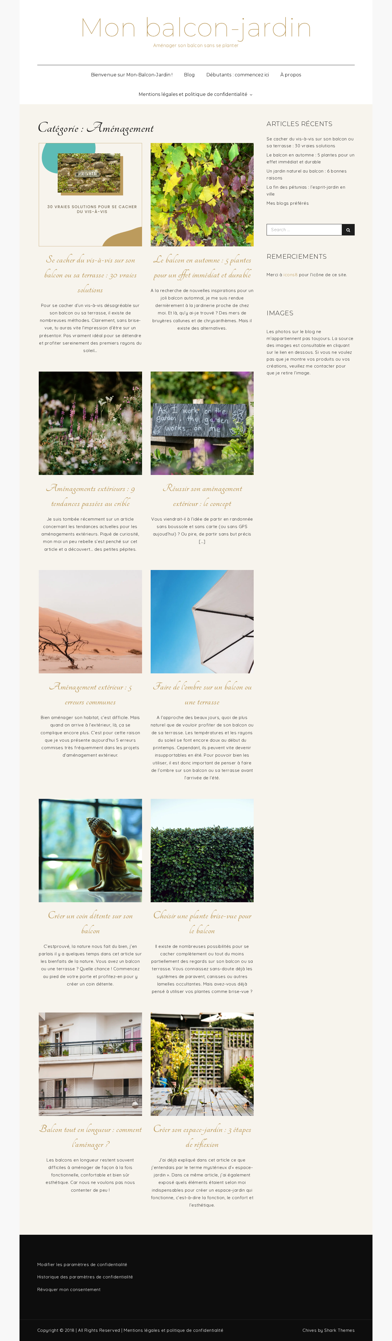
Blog (189, 75)
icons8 (291, 274)
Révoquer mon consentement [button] (69, 1289)
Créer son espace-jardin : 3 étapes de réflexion (202, 1136)
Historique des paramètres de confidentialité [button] (85, 1277)
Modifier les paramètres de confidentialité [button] (82, 1264)
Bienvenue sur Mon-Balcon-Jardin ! (131, 75)
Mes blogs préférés (288, 203)
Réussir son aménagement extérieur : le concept (202, 495)
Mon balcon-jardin (196, 27)
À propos (290, 75)
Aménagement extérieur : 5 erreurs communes (90, 694)
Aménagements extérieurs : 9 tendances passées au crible (90, 495)
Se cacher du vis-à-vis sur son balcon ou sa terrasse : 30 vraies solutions (90, 274)
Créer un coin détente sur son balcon (90, 923)
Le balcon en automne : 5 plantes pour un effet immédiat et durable (202, 267)
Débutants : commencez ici (237, 75)
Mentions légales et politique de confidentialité (193, 94)
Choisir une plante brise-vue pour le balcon (202, 923)
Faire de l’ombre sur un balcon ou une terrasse (202, 694)
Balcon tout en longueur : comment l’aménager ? (90, 1136)
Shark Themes (339, 1330)
